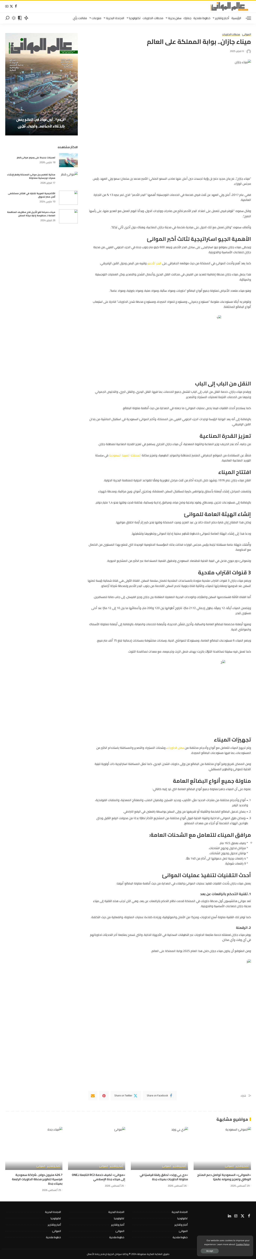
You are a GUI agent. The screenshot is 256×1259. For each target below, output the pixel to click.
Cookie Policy (242, 1244)
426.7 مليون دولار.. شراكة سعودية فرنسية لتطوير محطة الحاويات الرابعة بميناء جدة (37, 1179)
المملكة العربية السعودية (125, 455)
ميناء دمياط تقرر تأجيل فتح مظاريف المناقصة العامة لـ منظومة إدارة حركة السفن (31, 214)
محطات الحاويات (231, 34)
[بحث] (7, 18)
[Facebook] (15, 6)
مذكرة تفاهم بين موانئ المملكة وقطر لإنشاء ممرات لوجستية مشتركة (31, 176)
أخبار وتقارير (242, 1166)
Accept (209, 1251)
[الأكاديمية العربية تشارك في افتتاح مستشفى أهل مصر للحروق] (68, 198)
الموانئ (246, 34)
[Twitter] (11, 6)
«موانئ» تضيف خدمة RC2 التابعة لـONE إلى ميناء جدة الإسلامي (98, 1177)
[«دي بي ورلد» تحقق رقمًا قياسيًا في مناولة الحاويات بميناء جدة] (159, 1148)
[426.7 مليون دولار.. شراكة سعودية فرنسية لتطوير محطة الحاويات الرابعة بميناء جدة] (33, 1148)
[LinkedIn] (229, 1216)
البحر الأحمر (154, 263)
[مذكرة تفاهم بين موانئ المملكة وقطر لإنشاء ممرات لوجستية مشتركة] (68, 179)
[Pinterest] (104, 1095)
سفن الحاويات (175, 747)
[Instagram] (236, 1216)
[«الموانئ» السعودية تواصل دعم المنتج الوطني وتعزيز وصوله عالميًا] (222, 1148)
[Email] (92, 1095)
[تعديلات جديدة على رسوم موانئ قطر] (68, 160)
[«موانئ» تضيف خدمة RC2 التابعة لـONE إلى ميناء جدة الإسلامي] (96, 1148)
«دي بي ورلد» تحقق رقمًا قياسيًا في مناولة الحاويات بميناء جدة (164, 1177)
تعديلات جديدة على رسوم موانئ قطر (36, 157)
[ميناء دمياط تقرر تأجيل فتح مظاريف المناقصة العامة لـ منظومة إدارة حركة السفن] (68, 216)
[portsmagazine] (229, 6)
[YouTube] (6, 6)
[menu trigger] (246, 18)
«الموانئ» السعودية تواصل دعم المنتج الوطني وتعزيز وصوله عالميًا (224, 1177)
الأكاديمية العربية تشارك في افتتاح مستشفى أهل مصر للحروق (31, 195)
